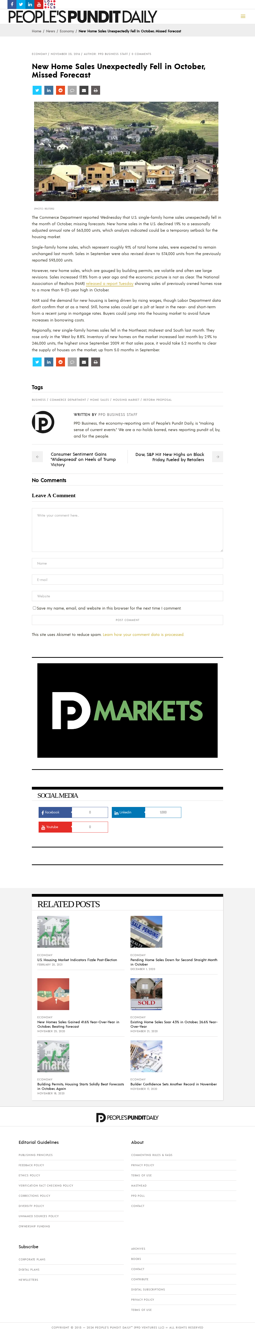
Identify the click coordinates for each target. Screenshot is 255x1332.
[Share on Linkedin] (48, 90)
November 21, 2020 (144, 1031)
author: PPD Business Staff (106, 54)
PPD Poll (138, 1196)
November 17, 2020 (143, 1089)
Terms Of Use (141, 1175)
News (50, 31)
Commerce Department (68, 399)
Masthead (138, 1185)
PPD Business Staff (117, 414)
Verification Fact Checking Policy (46, 1185)
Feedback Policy (31, 1165)
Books (136, 1259)
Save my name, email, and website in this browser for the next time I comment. (109, 608)
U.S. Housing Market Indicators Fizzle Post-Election (77, 959)
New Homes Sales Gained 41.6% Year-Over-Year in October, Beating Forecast (78, 1024)
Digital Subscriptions (148, 1289)
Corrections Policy (34, 1196)
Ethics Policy (29, 1175)
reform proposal (157, 399)
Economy (67, 31)
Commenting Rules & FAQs (151, 1155)
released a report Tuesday (109, 283)
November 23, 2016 (65, 54)
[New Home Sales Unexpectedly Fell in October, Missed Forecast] (47, 422)
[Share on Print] (95, 90)
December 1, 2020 (142, 969)
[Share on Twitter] (37, 90)
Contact (137, 1206)
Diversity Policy (31, 1206)
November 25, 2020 (51, 1031)
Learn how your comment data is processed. (143, 634)
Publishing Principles (36, 1155)
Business (39, 399)
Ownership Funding (34, 1226)
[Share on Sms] (72, 90)
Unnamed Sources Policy (39, 1216)
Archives (138, 1248)
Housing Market (126, 399)
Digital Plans (29, 1269)
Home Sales (99, 399)
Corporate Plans (32, 1259)
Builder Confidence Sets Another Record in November (173, 1084)
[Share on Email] (83, 90)
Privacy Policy (142, 1165)
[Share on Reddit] (60, 90)
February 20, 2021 (50, 964)
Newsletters (28, 1280)
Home (36, 31)
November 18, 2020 (51, 1093)
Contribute (140, 1279)
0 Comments (141, 54)
